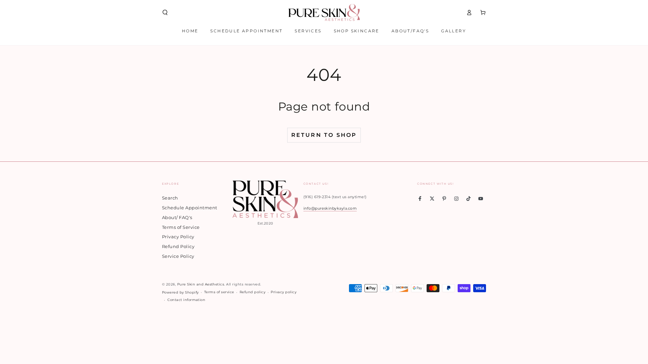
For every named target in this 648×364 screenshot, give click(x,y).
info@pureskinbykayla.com (330, 208)
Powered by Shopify (180, 292)
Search (170, 198)
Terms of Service (181, 227)
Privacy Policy (178, 236)
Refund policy (252, 292)
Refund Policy (178, 246)
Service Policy (178, 256)
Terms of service (219, 292)
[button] (165, 12)
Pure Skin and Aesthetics (200, 284)
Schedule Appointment (189, 207)
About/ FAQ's (177, 217)
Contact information (186, 300)
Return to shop (324, 135)
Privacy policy (283, 292)
